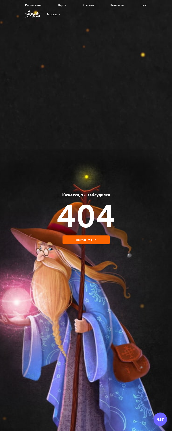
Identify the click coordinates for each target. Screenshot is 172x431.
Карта (62, 5)
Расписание (33, 5)
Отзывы (88, 5)
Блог (144, 5)
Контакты (117, 5)
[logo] (32, 14)
